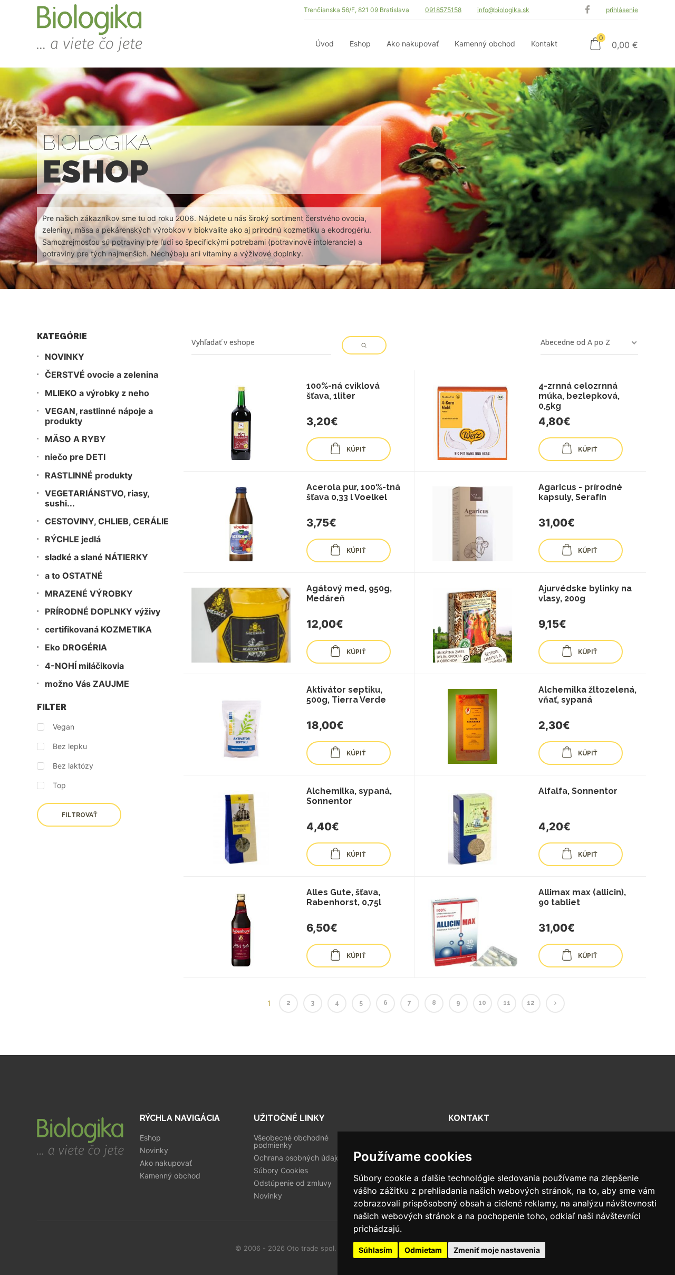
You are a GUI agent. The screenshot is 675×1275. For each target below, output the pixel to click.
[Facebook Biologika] (587, 9)
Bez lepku (70, 746)
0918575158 (443, 10)
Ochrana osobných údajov (299, 1158)
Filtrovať (79, 815)
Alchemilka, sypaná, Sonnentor (349, 796)
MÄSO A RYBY (75, 439)
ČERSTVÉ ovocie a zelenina (101, 375)
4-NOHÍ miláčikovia (84, 666)
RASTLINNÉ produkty (88, 476)
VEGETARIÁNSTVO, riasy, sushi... (97, 498)
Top (59, 785)
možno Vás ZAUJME (87, 684)
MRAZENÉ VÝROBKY (89, 594)
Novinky (154, 1150)
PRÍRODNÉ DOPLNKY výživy (102, 612)
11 (506, 1002)
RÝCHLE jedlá (73, 539)
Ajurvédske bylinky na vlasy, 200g (585, 593)
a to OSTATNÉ (74, 576)
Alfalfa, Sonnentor (578, 791)
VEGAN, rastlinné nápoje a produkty (99, 416)
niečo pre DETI (75, 457)
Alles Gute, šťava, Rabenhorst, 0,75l (343, 897)
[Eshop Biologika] (89, 34)
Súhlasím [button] (375, 1249)
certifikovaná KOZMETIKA (98, 630)
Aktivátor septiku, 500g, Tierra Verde (346, 695)
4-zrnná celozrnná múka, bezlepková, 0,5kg (579, 396)
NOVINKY (64, 357)
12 (531, 1002)
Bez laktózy (73, 766)
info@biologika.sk (503, 10)
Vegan (63, 727)
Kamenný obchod (170, 1176)
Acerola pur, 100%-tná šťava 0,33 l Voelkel (353, 492)
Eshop (150, 1138)
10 (482, 1002)
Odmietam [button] (423, 1249)
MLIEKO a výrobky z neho (97, 393)
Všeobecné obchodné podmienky (291, 1141)
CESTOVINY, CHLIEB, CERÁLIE (107, 521)
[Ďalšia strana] (555, 1003)
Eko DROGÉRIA (76, 648)
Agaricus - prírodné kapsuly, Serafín (580, 492)
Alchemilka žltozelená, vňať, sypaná (587, 695)
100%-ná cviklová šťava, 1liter (343, 391)
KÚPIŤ (355, 449)
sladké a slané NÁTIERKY (96, 557)
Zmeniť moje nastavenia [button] (497, 1249)
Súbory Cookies (281, 1170)
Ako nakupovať (166, 1163)
